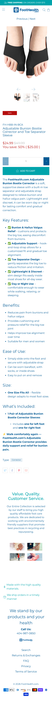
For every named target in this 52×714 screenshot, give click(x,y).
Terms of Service (26, 671)
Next (32, 18)
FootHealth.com (30, 684)
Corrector (16, 460)
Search (26, 650)
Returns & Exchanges (26, 655)
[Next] (33, 89)
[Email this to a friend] (26, 470)
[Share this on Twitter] (5, 470)
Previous (22, 18)
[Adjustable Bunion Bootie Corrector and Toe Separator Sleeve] (26, 55)
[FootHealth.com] (26, 10)
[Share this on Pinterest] (19, 470)
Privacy (26, 666)
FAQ (26, 660)
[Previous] (19, 89)
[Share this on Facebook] (12, 470)
